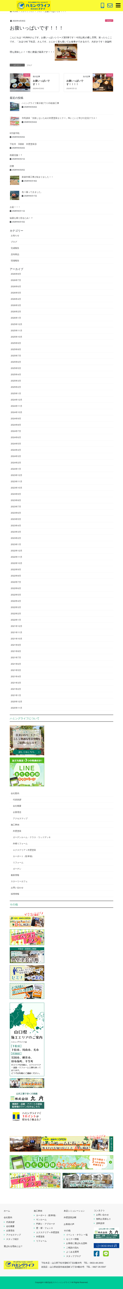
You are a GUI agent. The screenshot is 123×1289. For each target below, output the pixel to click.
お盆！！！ (15, 206)
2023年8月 (16, 500)
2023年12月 (16, 475)
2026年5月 (16, 292)
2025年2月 (16, 386)
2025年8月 (16, 349)
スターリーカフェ (19, 881)
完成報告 (15, 247)
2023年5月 (16, 518)
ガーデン (17, 868)
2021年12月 (16, 625)
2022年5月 (16, 594)
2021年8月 (16, 651)
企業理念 (17, 812)
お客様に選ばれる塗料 (76, 1243)
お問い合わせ (17, 887)
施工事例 (15, 824)
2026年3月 (16, 305)
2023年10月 (16, 487)
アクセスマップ (20, 818)
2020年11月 (16, 707)
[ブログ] (20, 80)
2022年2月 (16, 613)
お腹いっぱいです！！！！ (74, 82)
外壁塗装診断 (70, 1217)
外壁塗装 (17, 830)
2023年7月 (16, 506)
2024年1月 (16, 468)
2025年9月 (16, 342)
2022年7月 (16, 581)
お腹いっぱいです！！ (41, 82)
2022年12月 (16, 550)
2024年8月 (16, 424)
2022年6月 (16, 588)
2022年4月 (16, 600)
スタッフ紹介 (12, 1238)
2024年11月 (16, 405)
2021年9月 (16, 644)
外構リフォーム (20, 843)
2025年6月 (16, 361)
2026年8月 (16, 273)
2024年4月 (16, 449)
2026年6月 (16, 286)
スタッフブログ (73, 1255)
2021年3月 (16, 682)
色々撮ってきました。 (32, 191)
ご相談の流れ (72, 1247)
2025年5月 (16, 368)
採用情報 (15, 893)
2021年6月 (16, 663)
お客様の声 (69, 1224)
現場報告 (15, 260)
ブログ (109, 20)
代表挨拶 (17, 799)
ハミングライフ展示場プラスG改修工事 (40, 102)
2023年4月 (16, 525)
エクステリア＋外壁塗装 (24, 849)
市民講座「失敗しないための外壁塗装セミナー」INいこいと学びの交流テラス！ (59, 117)
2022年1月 (16, 619)
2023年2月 (16, 537)
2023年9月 (16, 493)
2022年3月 (16, 607)
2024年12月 (16, 399)
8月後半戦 (14, 133)
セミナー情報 (72, 1238)
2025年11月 (16, 330)
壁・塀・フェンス (44, 1227)
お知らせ (15, 235)
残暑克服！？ (16, 154)
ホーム (7, 1210)
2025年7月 (16, 355)
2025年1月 (16, 393)
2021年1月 (16, 695)
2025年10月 (16, 336)
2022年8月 (16, 575)
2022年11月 (16, 556)
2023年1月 (16, 544)
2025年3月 (16, 380)
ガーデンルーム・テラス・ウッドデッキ (32, 837)
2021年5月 (16, 670)
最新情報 (15, 874)
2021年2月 (16, 688)
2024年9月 (16, 418)
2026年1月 (16, 317)
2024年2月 (16, 462)
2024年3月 (16, 456)
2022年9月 (16, 569)
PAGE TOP (117, 1247)
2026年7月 (16, 280)
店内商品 (15, 254)
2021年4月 (16, 676)
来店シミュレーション (74, 1210)
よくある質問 (72, 1251)
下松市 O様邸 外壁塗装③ (23, 143)
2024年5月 (16, 443)
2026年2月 (16, 311)
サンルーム (41, 1219)
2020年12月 (16, 701)
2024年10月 (16, 412)
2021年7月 (16, 657)
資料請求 (100, 1223)
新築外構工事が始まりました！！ (37, 176)
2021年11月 (16, 632)
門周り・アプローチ (45, 1223)
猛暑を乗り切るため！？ (21, 217)
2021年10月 (16, 638)
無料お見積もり (103, 1218)
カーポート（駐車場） (23, 856)
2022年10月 (16, 563)
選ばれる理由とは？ (13, 1246)
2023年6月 (16, 512)
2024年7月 (16, 430)
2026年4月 (16, 298)
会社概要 (17, 805)
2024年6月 (16, 437)
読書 (12, 165)
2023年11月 (16, 481)
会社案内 (15, 793)
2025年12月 (16, 324)
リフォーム (18, 862)
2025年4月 (16, 374)
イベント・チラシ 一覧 (77, 1234)
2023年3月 (16, 531)
